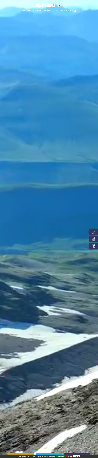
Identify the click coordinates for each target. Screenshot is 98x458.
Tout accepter (61, 456)
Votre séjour (37, 11)
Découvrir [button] (26, 11)
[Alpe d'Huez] (45, 5)
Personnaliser (77, 456)
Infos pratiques (65, 11)
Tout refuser (69, 456)
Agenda (55, 11)
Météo (93, 240)
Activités (46, 11)
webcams (93, 247)
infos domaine (93, 233)
